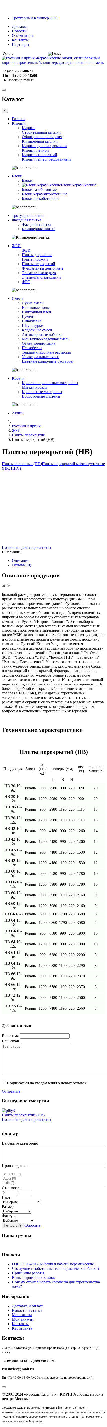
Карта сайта (22, 1328)
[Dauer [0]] (53, 1179)
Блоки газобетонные (39, 189)
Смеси (17, 298)
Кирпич (18, 123)
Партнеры (20, 44)
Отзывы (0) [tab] (21, 565)
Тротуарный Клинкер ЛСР (34, 18)
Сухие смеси (33, 303)
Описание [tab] (20, 560)
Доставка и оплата (27, 1306)
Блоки (17, 176)
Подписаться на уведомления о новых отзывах (47, 1083)
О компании (22, 35)
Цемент (28, 316)
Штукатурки (32, 325)
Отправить (11, 1091)
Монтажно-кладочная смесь (45, 339)
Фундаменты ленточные (42, 268)
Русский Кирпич (26, 426)
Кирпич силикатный (39, 155)
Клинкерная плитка (38, 229)
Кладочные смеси (37, 330)
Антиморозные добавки (42, 334)
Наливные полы (36, 307)
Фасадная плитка (26, 220)
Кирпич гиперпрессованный (46, 159)
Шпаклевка (31, 321)
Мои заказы (22, 1315)
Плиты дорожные (37, 255)
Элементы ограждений (41, 277)
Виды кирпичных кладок (33, 1277)
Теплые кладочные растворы (46, 352)
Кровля (18, 378)
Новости (19, 31)
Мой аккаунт (23, 1319)
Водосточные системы (41, 396)
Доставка (20, 26)
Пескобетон (32, 348)
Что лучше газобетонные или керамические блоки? (55, 1268)
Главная (18, 119)
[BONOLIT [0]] (53, 1174)
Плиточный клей (36, 312)
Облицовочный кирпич (42, 137)
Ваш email (10, 1041)
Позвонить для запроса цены (26, 547)
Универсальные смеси (40, 357)
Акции (18, 413)
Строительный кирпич (41, 132)
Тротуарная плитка (28, 215)
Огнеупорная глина (38, 343)
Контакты (20, 40)
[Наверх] (4, 1387)
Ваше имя (10, 1036)
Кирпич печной (35, 150)
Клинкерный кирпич (40, 141)
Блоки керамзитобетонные (44, 194)
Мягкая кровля (34, 387)
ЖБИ (16, 246)
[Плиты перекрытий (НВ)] (8, 1110)
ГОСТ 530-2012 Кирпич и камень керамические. (53, 1264)
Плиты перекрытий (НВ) (23, 1115)
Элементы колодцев (39, 273)
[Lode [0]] (53, 1183)
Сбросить (32, 1225)
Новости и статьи (27, 1310)
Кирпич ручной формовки (44, 146)
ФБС (26, 282)
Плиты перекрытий (38, 264)
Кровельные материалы (42, 392)
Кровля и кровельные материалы (50, 383)
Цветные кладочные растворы (47, 361)
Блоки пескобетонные (40, 198)
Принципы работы (28, 1273)
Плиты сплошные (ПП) (22, 464)
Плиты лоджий (35, 259)
